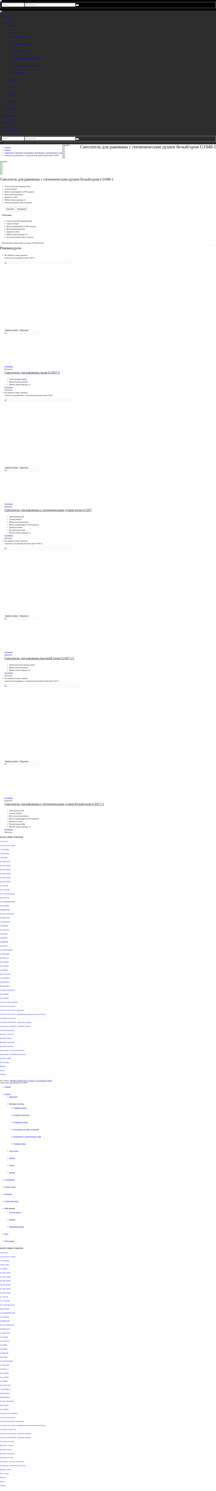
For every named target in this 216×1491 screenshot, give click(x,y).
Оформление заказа (16, 1227)
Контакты (8, 123)
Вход (6, 1234)
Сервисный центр (11, 130)
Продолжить (24, 330)
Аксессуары (13, 80)
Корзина (12, 1219)
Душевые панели (20, 37)
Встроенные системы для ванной (26, 58)
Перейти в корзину (11, 330)
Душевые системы (21, 51)
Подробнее (8, 366)
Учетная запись (15, 1212)
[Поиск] (77, 5)
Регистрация (9, 1241)
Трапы (11, 94)
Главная (7, 16)
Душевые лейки (20, 72)
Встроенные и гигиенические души (27, 65)
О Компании (9, 108)
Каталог (7, 23)
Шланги (12, 87)
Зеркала (12, 101)
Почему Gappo (10, 116)
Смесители (13, 25)
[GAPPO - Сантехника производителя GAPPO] (4, 1)
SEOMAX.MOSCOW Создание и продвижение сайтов (31, 1081)
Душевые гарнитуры (21, 44)
